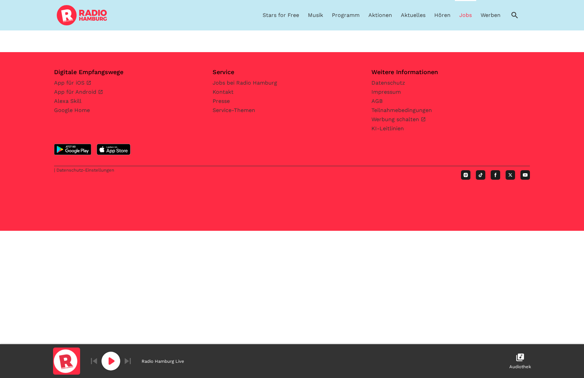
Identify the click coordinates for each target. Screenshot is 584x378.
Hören (442, 15)
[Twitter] (510, 175)
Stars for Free (281, 15)
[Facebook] (495, 175)
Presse (221, 101)
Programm (346, 15)
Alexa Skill (67, 101)
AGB (377, 101)
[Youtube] (525, 175)
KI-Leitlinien (387, 128)
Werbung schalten (396, 119)
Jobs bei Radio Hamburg (245, 83)
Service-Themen (234, 110)
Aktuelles (413, 15)
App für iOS (70, 83)
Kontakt (223, 92)
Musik (315, 15)
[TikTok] (480, 175)
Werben (491, 15)
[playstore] (72, 149)
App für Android (76, 92)
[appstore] (113, 149)
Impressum (386, 92)
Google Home (72, 110)
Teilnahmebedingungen (401, 110)
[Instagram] (465, 175)
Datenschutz (388, 83)
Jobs (465, 15)
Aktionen (380, 15)
